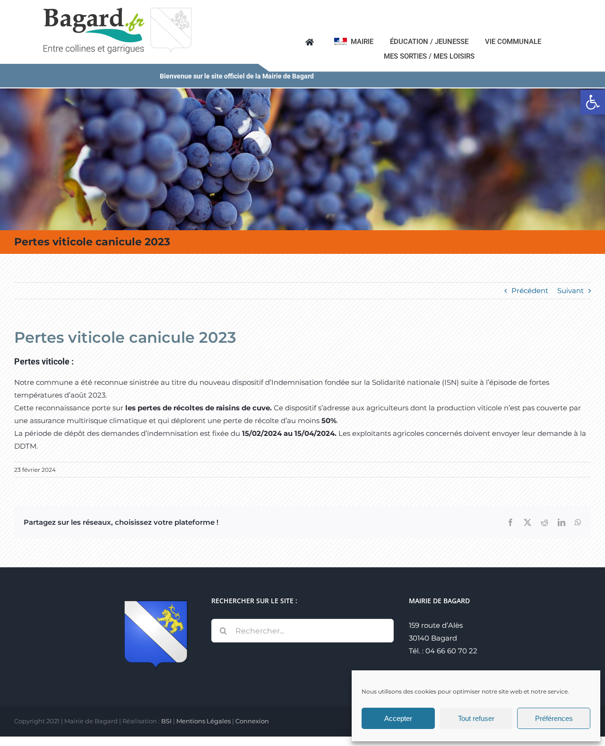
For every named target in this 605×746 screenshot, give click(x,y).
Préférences (554, 718)
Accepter (398, 718)
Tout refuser (476, 718)
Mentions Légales (203, 721)
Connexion (252, 721)
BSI (166, 721)
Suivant (570, 290)
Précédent (529, 290)
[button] (592, 102)
